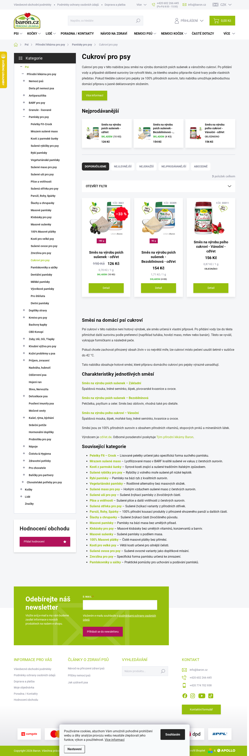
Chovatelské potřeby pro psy (44, 482)
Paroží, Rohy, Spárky (43, 195)
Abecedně (201, 166)
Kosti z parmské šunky (44, 138)
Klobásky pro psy (41, 217)
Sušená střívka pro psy (44, 188)
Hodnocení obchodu (26, 699)
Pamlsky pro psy (39, 117)
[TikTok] (211, 695)
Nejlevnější (123, 166)
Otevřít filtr (96, 186)
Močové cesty (37, 410)
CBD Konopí (36, 331)
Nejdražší (146, 166)
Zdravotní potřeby (40, 460)
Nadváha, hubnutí (40, 367)
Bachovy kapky (38, 324)
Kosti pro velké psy (42, 238)
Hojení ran (35, 382)
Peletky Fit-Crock (41, 124)
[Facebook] (185, 695)
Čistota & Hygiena (40, 453)
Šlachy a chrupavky (42, 203)
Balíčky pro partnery (41, 475)
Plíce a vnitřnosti (41, 181)
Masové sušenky (41, 224)
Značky (29, 503)
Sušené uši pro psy (42, 174)
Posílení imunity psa (41, 403)
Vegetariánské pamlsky (45, 160)
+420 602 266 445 (201, 677)
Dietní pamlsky (40, 303)
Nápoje (33, 446)
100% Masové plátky (43, 231)
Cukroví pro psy (40, 260)
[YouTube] (201, 695)
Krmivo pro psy (38, 317)
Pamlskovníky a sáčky (44, 267)
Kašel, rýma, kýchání (41, 417)
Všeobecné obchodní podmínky (32, 4)
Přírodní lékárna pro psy (41, 74)
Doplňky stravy (38, 310)
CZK (223, 5)
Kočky (28, 489)
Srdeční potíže (37, 425)
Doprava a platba (115, 4)
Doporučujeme (95, 166)
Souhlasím (172, 734)
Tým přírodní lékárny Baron (174, 437)
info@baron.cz (199, 669)
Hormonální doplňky (41, 432)
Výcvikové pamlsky (42, 288)
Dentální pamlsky (41, 274)
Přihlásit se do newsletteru (103, 631)
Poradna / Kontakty (26, 693)
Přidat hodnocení (34, 541)
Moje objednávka (24, 687)
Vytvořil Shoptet (195, 750)
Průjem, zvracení (39, 360)
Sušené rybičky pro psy (45, 145)
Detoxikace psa (38, 396)
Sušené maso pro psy (44, 167)
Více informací (114, 740)
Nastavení (75, 749)
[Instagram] (193, 695)
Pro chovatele (37, 467)
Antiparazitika (37, 95)
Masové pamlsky (41, 210)
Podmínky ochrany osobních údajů (78, 4)
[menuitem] (18, 34)
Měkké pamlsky (40, 281)
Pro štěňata (38, 296)
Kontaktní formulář (201, 709)
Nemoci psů (36, 81)
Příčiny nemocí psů (79, 675)
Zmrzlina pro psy (41, 253)
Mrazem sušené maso (44, 131)
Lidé (27, 496)
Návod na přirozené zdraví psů (86, 668)
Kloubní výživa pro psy (42, 346)
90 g (154, 241)
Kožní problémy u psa (42, 353)
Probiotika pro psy (40, 439)
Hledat (138, 20)
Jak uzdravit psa (78, 682)
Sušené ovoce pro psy (44, 246)
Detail (106, 287)
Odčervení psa (37, 374)
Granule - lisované (40, 110)
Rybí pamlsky (39, 152)
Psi (27, 67)
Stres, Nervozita (38, 389)
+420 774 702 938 (201, 685)
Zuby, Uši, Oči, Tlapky (41, 339)
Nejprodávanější (173, 166)
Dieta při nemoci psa (41, 88)
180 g (101, 241)
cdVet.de (105, 437)
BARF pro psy (37, 102)
